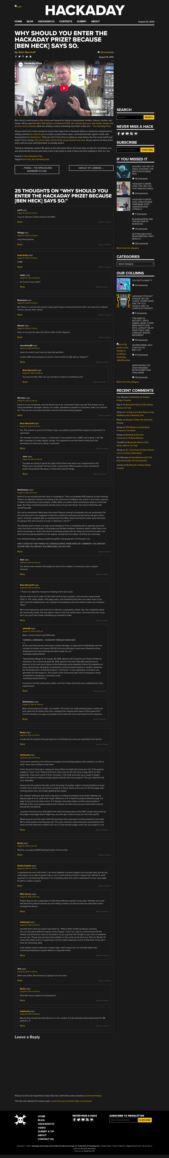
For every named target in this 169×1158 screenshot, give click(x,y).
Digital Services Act (133, 1146)
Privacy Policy (106, 1146)
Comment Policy (93, 1095)
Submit (81, 21)
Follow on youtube (127, 133)
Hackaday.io (46, 21)
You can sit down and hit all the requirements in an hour (60, 140)
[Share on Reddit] (26, 56)
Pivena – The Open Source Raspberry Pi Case (37, 169)
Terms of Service (119, 1146)
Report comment (105, 222)
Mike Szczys (25, 894)
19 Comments (141, 377)
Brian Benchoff (27, 52)
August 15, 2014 (106, 57)
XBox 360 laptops (44, 123)
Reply (19, 222)
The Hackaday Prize (101, 126)
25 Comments (107, 52)
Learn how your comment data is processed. (71, 1101)
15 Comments (141, 340)
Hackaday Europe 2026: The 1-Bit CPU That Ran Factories (142, 186)
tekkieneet (25, 755)
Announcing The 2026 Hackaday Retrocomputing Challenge (141, 369)
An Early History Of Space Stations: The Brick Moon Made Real (143, 170)
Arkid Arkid (22, 255)
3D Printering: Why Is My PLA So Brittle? (142, 347)
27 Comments (141, 355)
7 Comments (141, 214)
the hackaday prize (40, 159)
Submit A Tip (46, 1131)
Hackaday (85, 10)
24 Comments (141, 193)
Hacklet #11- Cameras (91, 168)
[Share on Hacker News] (23, 56)
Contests (65, 21)
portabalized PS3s (62, 123)
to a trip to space (38, 134)
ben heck (26, 159)
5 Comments (141, 313)
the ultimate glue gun (81, 123)
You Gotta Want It (142, 280)
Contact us (136, 133)
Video (42, 1127)
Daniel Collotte (24, 865)
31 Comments (141, 229)
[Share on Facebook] (16, 56)
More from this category (128, 248)
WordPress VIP (89, 1151)
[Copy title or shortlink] (30, 56)
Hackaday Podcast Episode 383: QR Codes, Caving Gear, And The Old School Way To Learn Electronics (143, 302)
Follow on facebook (118, 133)
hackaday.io (35, 137)
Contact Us (46, 1139)
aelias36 (26, 628)
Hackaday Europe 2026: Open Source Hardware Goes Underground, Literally (142, 204)
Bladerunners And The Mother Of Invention (142, 221)
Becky (23, 732)
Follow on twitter (123, 133)
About (95, 21)
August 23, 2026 (146, 21)
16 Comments (141, 285)
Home (18, 21)
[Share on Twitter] (19, 56)
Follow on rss (131, 133)
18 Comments (141, 178)
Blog (30, 21)
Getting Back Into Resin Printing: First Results (143, 236)
